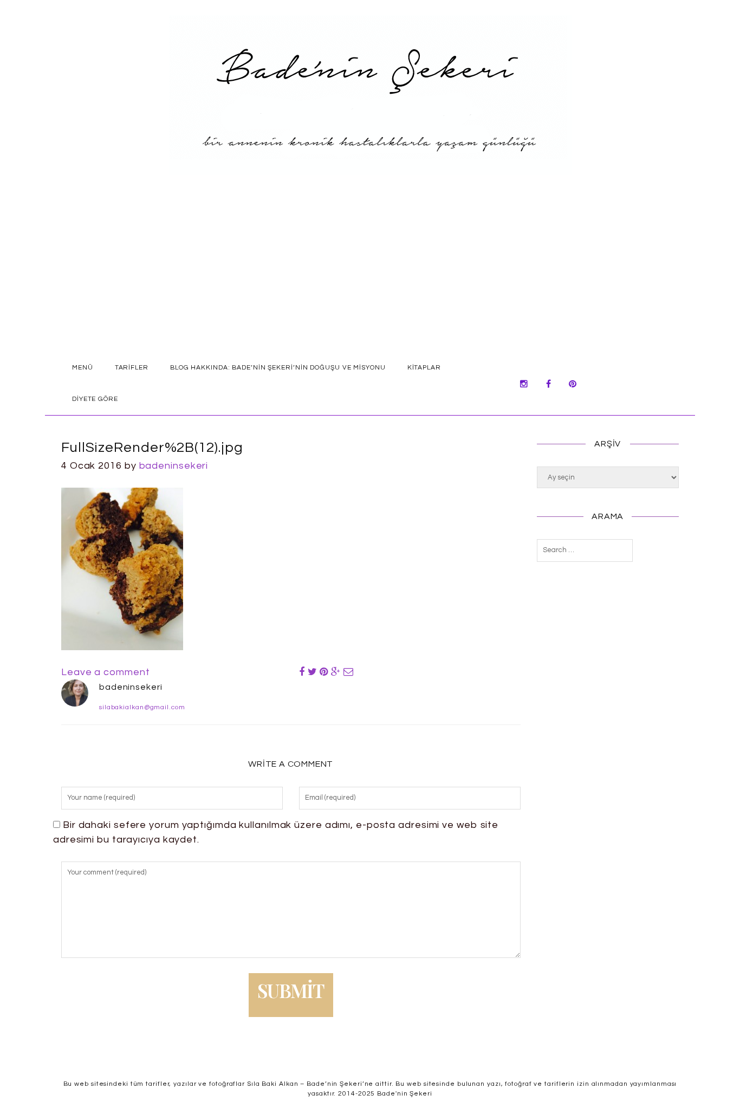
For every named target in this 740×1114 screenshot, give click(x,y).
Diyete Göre (95, 399)
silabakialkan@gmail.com (142, 707)
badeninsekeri (174, 466)
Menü (82, 367)
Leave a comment (105, 672)
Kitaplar (424, 367)
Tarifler (131, 367)
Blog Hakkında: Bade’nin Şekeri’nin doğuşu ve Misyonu (278, 367)
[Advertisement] (370, 271)
